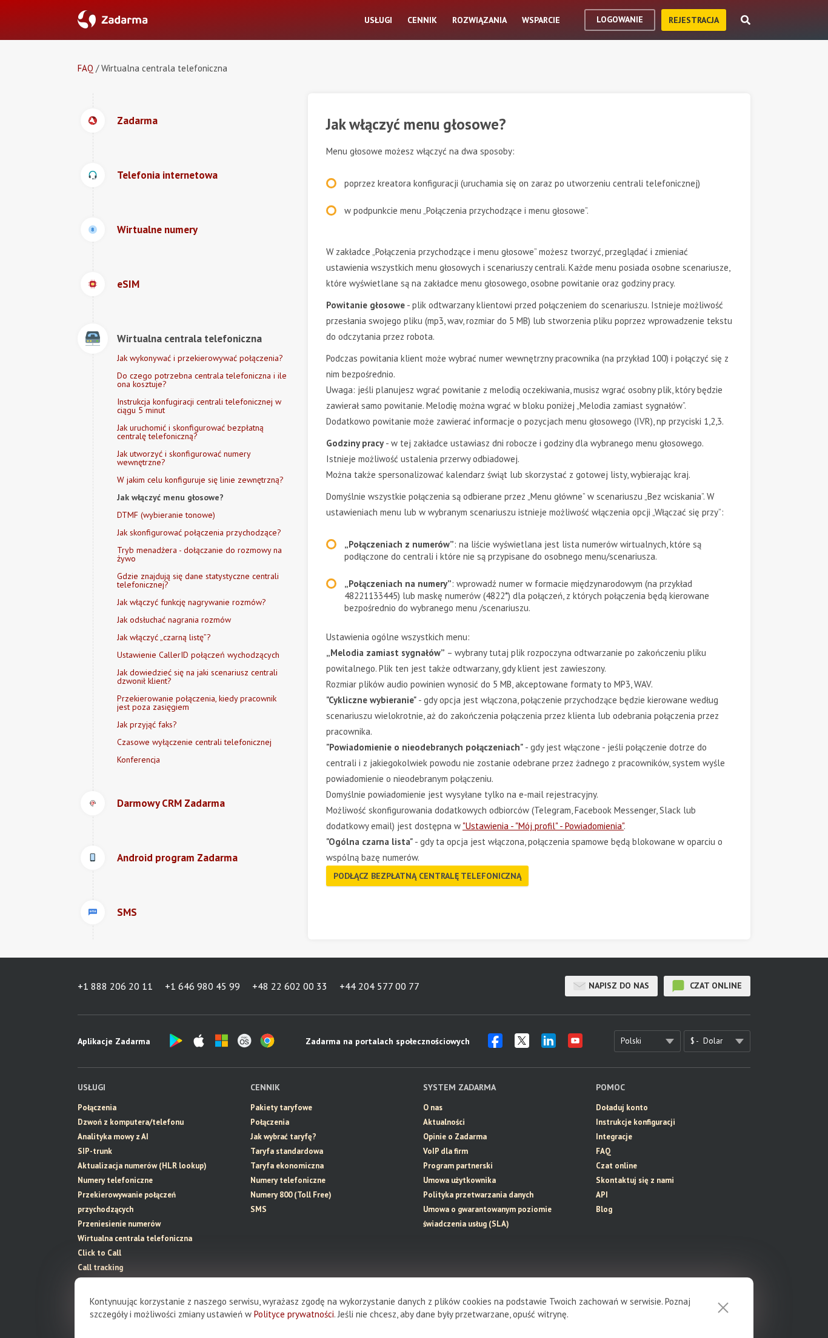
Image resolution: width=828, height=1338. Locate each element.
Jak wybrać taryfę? (283, 1136)
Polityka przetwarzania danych (478, 1195)
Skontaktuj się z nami (635, 1180)
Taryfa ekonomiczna (287, 1166)
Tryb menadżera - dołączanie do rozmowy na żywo (199, 554)
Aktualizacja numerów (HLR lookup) (142, 1166)
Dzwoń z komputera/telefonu (131, 1122)
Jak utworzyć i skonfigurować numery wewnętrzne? (183, 458)
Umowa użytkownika (459, 1180)
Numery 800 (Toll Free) (291, 1195)
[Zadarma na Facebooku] (495, 1044)
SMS (258, 1209)
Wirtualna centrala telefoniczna (135, 1238)
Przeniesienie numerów (119, 1224)
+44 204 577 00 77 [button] (379, 986)
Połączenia (97, 1107)
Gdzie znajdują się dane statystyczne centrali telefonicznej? (198, 580)
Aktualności (444, 1122)
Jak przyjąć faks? (147, 724)
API (602, 1195)
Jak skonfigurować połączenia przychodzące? (199, 532)
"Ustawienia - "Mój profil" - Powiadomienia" (543, 826)
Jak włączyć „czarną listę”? (164, 637)
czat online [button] (714, 985)
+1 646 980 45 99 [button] (202, 986)
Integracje (614, 1136)
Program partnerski (458, 1166)
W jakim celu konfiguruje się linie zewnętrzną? (200, 479)
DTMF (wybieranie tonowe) (166, 514)
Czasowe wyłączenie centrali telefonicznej (194, 742)
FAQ (85, 68)
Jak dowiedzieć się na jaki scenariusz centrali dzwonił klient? (197, 676)
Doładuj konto (622, 1107)
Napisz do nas (619, 985)
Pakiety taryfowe (281, 1107)
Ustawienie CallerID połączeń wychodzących (198, 654)
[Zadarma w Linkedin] (548, 1044)
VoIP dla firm (445, 1151)
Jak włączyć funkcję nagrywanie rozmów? (191, 602)
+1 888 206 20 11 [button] (115, 986)
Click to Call (99, 1253)
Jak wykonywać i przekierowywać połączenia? (200, 358)
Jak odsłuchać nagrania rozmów (174, 619)
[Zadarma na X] (522, 1044)
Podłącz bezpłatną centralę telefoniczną (427, 875)
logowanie (619, 19)
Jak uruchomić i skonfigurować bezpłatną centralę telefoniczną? (190, 432)
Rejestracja (694, 20)
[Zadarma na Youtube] (575, 1044)
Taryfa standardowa (286, 1151)
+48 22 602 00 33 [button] (289, 986)
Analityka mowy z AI (113, 1136)
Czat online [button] (616, 1166)
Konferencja (138, 759)
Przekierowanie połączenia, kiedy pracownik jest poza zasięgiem (196, 702)
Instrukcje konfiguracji (635, 1122)
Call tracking (100, 1267)
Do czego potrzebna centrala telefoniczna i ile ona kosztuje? (202, 379)
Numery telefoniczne (115, 1180)
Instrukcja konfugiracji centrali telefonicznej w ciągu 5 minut (199, 406)
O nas (432, 1107)
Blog (604, 1209)
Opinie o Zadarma (455, 1136)
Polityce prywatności (294, 1314)
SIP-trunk (95, 1151)
